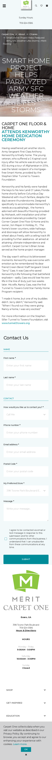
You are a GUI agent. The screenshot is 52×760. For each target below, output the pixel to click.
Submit (26, 559)
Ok (25, 749)
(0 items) (47, 6)
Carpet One (8, 34)
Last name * (9, 377)
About (21, 34)
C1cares (33, 34)
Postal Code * (10, 464)
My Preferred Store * (13, 483)
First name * (9, 358)
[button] (36, 6)
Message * (8, 501)
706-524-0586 (26, 23)
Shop (9, 690)
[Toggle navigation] (4, 6)
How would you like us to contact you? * (23, 407)
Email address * (11, 444)
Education (13, 716)
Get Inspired (14, 703)
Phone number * (11, 425)
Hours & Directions (26, 630)
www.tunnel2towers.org (16, 323)
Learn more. (20, 744)
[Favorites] (41, 6)
